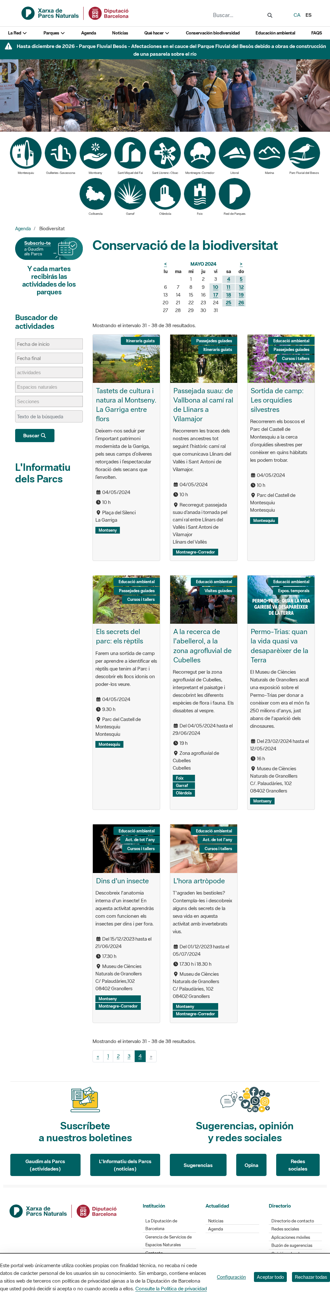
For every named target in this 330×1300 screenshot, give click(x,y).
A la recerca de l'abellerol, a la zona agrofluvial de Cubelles (202, 645)
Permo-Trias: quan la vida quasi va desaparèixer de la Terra (279, 645)
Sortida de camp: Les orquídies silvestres (277, 400)
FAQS (316, 33)
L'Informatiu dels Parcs (43, 472)
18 (228, 295)
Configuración (231, 1277)
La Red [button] (15, 33)
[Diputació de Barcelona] (63, 1210)
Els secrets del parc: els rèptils (119, 636)
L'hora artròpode (199, 880)
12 (241, 287)
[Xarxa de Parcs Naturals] (75, 12)
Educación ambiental (275, 33)
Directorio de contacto (292, 1221)
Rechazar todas (311, 1277)
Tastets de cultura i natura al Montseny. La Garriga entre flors (126, 404)
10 (215, 287)
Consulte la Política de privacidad (171, 1288)
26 (241, 302)
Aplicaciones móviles (290, 1237)
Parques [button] (52, 33)
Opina (251, 1165)
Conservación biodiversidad (213, 33)
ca (297, 15)
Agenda (88, 33)
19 (241, 295)
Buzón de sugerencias (291, 1245)
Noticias (120, 33)
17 (215, 295)
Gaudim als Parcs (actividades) (45, 1165)
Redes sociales (297, 1165)
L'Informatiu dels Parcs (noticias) (125, 1165)
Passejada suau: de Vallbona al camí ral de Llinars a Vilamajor (203, 404)
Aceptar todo (270, 1277)
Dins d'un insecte (122, 880)
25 (228, 302)
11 (228, 287)
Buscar (31, 435)
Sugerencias (198, 1165)
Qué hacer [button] (154, 33)
